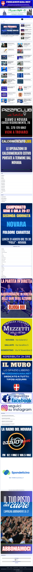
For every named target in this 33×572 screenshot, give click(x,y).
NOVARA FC (2, 175)
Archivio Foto (3, 187)
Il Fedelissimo (3, 184)
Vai (22, 19)
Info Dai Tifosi (3, 189)
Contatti (25, 567)
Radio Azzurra (3, 183)
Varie (2, 192)
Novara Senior (3, 186)
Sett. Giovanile (3, 181)
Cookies (8, 567)
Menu (31, 16)
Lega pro (11, 567)
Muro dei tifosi (21, 567)
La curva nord (3, 201)
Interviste (2, 178)
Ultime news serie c (15, 567)
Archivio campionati (3, 198)
